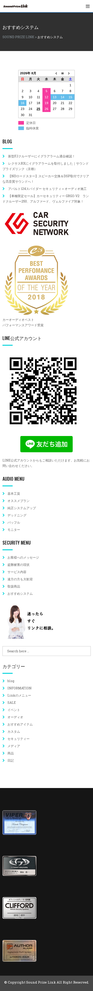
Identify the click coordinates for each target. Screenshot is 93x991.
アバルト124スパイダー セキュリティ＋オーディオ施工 (47, 189)
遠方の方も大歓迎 (20, 579)
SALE (11, 702)
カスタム (13, 731)
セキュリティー (18, 739)
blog (10, 681)
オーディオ (15, 717)
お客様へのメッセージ (23, 557)
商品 (10, 753)
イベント (13, 710)
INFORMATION (19, 688)
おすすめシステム (20, 593)
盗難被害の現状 (18, 564)
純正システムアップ (21, 508)
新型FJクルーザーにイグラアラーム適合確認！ (41, 156)
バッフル (13, 522)
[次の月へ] (71, 73)
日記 (10, 760)
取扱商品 (13, 586)
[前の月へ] (55, 73)
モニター (13, 529)
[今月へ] (62, 73)
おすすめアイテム (20, 724)
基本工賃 (13, 493)
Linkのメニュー (19, 695)
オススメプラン (18, 501)
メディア (13, 746)
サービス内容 (16, 572)
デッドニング (16, 515)
